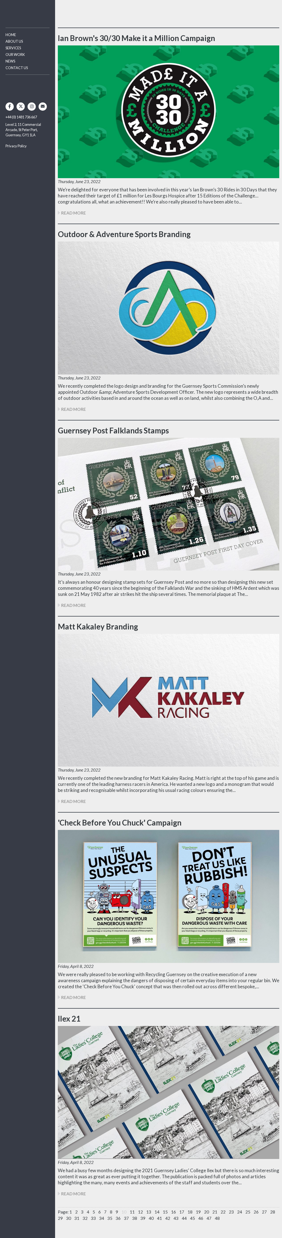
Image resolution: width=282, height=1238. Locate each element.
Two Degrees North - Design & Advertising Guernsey (28, 11)
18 (190, 1211)
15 (165, 1211)
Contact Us (17, 68)
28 (272, 1211)
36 (118, 1218)
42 (167, 1218)
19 (198, 1211)
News (10, 61)
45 (192, 1218)
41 (159, 1218)
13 (148, 1211)
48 (217, 1218)
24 (239, 1211)
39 (142, 1218)
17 (181, 1211)
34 (101, 1218)
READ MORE (73, 212)
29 (60, 1218)
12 (140, 1211)
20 (206, 1211)
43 (175, 1218)
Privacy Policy (16, 146)
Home (11, 34)
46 (200, 1218)
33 (93, 1218)
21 (214, 1211)
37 (126, 1218)
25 (247, 1211)
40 (151, 1218)
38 (134, 1218)
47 (209, 1218)
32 (85, 1218)
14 (156, 1211)
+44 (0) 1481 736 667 (21, 117)
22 (223, 1211)
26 (256, 1211)
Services (13, 48)
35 (109, 1218)
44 (184, 1218)
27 (264, 1211)
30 (68, 1218)
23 (231, 1211)
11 (132, 1211)
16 (173, 1211)
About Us (14, 41)
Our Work (15, 54)
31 (76, 1218)
